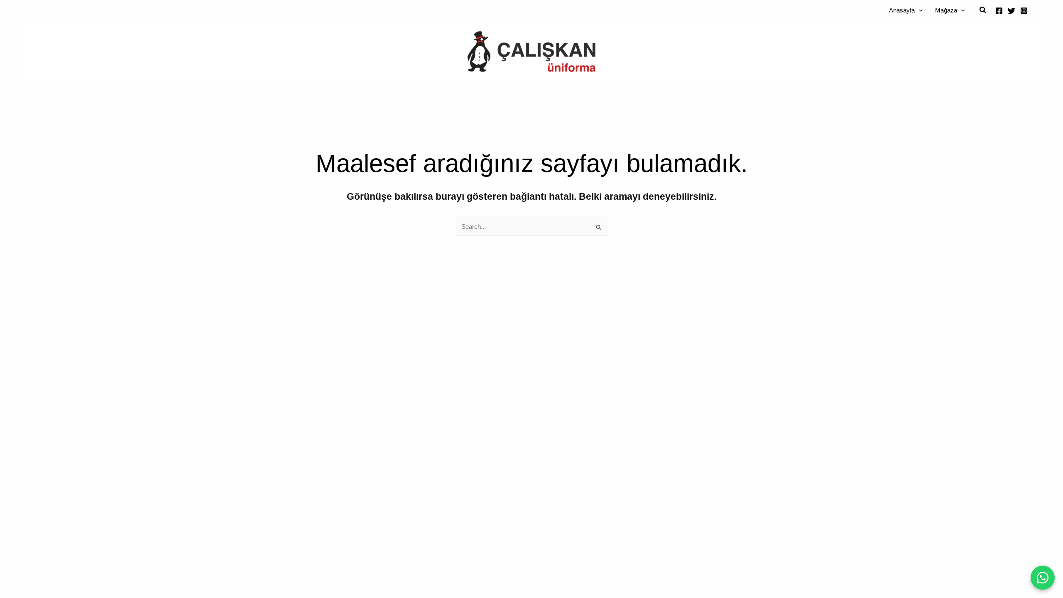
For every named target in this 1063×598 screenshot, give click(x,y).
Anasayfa (902, 10)
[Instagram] (1024, 11)
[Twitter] (1011, 11)
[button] (983, 10)
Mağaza (946, 10)
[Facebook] (999, 11)
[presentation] (919, 10)
